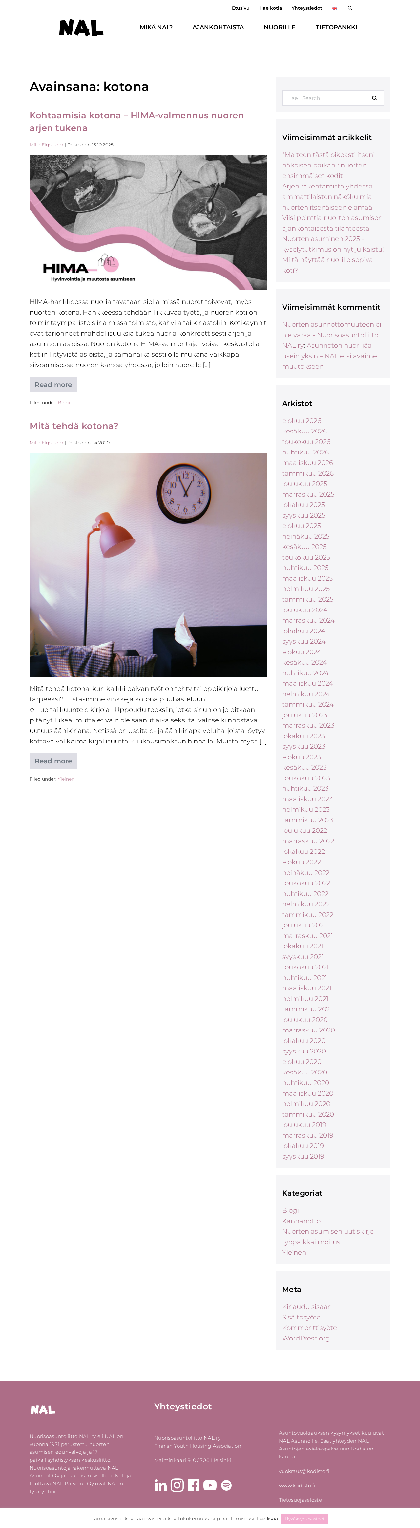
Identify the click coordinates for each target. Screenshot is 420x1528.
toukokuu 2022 (306, 883)
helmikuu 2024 (306, 694)
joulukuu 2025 (304, 484)
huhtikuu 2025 (305, 568)
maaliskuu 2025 (307, 578)
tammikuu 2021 (307, 1009)
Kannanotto (301, 1221)
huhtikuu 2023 (305, 788)
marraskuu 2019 (307, 1135)
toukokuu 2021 (305, 967)
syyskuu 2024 (304, 641)
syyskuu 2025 (303, 515)
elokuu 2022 (301, 862)
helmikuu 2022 (306, 904)
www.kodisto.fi (297, 1485)
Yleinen (66, 779)
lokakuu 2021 (303, 946)
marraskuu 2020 (308, 1030)
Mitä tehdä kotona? (74, 426)
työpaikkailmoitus (311, 1242)
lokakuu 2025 (303, 505)
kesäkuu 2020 (304, 1072)
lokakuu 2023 (303, 736)
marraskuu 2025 (308, 494)
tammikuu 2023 (307, 820)
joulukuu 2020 (305, 1020)
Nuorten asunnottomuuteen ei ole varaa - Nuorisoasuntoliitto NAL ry (331, 335)
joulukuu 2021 (304, 925)
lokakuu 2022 (303, 851)
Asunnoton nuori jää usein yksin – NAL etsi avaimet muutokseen (331, 356)
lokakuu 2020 (304, 1041)
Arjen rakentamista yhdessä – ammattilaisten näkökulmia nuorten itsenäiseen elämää (330, 196)
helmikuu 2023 (306, 809)
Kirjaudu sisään (307, 1307)
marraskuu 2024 (308, 620)
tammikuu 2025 (307, 599)
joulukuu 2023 (304, 715)
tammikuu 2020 (308, 1114)
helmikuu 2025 (306, 589)
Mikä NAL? (156, 27)
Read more (56, 386)
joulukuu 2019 (304, 1125)
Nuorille (280, 27)
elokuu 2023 (301, 757)
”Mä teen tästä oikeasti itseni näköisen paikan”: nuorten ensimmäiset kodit (328, 165)
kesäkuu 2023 (304, 767)
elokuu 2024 (301, 652)
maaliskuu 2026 (307, 463)
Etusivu (241, 8)
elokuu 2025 (301, 526)
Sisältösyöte (301, 1317)
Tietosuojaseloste (300, 1500)
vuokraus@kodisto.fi (304, 1471)
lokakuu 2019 (303, 1146)
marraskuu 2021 (307, 936)
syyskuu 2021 (303, 957)
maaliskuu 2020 (307, 1093)
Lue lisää (267, 1519)
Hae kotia (270, 8)
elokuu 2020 (302, 1062)
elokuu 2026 (301, 421)
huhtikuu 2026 (305, 452)
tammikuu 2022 (307, 915)
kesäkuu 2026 (304, 431)
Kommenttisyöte (309, 1328)
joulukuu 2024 (304, 610)
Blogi (64, 403)
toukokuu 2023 (306, 778)
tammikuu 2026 (308, 473)
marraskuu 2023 (308, 725)
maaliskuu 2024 (307, 683)
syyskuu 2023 (303, 746)
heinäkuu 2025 (305, 536)
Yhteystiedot (307, 8)
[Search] (375, 98)
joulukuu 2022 (304, 830)
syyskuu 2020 (304, 1051)
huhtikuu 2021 (304, 978)
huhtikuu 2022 (305, 893)
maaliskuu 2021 (306, 988)
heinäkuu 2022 (305, 872)
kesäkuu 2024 (304, 662)
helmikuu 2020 (306, 1104)
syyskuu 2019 (303, 1156)
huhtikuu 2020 (305, 1083)
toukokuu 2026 (306, 442)
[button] (351, 8)
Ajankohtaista (218, 27)
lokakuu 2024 (303, 631)
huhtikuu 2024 (305, 673)
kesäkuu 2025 (304, 547)
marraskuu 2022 (308, 841)
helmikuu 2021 (305, 999)
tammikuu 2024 (308, 704)
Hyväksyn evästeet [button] (305, 1518)
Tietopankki (336, 27)
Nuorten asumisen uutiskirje (328, 1231)
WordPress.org (306, 1338)
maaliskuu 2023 (307, 799)
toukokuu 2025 (306, 557)
